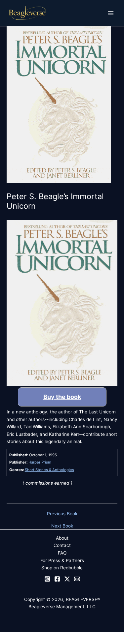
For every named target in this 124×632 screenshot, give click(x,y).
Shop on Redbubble (62, 567)
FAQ (62, 553)
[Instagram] (47, 579)
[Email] (77, 579)
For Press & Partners (62, 560)
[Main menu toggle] (111, 13)
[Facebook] (57, 579)
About (62, 538)
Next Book (62, 526)
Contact (62, 545)
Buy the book (62, 396)
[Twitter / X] (67, 579)
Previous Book (62, 514)
